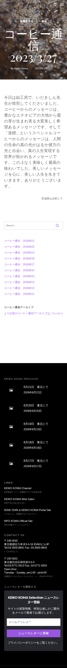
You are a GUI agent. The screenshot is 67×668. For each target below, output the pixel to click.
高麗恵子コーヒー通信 (33, 21)
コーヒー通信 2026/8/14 (19, 282)
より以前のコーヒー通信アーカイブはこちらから (33, 313)
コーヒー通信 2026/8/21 (19, 240)
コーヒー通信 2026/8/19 (19, 252)
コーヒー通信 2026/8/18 (19, 258)
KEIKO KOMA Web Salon (19, 499)
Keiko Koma (21, 68)
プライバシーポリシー (22, 642)
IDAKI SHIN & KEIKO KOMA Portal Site (27, 510)
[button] (62, 4)
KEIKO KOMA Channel (17, 488)
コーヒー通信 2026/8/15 (19, 276)
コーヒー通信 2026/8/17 (19, 264)
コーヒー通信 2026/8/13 (19, 288)
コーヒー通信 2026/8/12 (19, 293)
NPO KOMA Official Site (18, 520)
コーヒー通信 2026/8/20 (19, 246)
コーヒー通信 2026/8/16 (19, 270)
